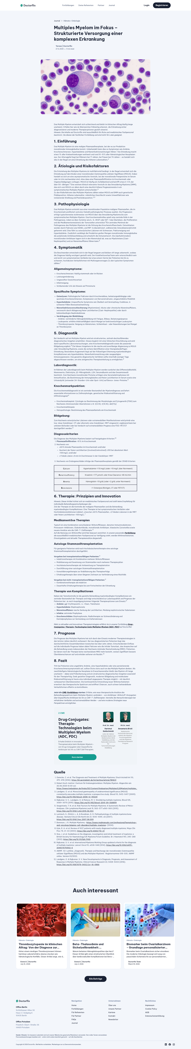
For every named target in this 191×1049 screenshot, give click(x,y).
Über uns (112, 1005)
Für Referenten (78, 1012)
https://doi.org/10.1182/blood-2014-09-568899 (95, 803)
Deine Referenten (85, 5)
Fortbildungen (68, 5)
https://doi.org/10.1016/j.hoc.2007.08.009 (75, 819)
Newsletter (113, 1019)
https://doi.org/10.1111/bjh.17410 (76, 839)
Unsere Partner (114, 1009)
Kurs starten (77, 757)
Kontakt (111, 1016)
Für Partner (76, 1016)
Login (146, 5)
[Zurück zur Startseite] (28, 5)
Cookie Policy (151, 1009)
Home (74, 1005)
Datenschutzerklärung (154, 1016)
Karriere (111, 1012)
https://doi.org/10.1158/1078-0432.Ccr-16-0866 (78, 864)
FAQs (74, 1019)
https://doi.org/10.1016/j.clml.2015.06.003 (75, 811)
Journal (112, 5)
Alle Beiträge (95, 979)
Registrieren (162, 5)
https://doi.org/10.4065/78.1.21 (91, 831)
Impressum (149, 1005)
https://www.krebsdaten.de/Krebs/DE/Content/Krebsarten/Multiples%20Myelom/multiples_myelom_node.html (105, 788)
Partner (101, 5)
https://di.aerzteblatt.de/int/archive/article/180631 (94, 780)
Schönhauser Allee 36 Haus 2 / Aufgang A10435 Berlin (25, 1013)
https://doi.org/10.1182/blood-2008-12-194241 (77, 797)
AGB (147, 1012)
